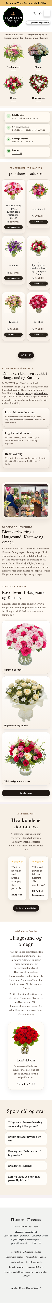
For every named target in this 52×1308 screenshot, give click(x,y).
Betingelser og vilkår (32, 1251)
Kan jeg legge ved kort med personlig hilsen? (24, 1178)
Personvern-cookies (15, 1256)
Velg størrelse (13, 227)
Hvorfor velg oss (17, 1262)
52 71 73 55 (17, 153)
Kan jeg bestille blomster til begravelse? (24, 1153)
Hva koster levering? (20, 1165)
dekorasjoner (41, 393)
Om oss (43, 1256)
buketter (20, 393)
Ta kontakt (16, 1251)
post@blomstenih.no (20, 1243)
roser (28, 393)
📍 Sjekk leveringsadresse (38, 22)
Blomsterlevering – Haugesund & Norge (26, 1267)
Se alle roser (26, 793)
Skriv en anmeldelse (26, 908)
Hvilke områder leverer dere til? (24, 1138)
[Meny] (47, 13)
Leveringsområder (34, 1262)
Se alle (26, 355)
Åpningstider (31, 1256)
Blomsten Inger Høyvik (29, 1226)
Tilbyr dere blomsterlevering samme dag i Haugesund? (25, 1124)
